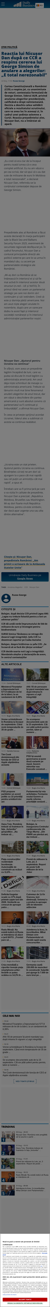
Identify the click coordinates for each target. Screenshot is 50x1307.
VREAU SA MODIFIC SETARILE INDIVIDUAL (25, 1303)
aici (41, 1266)
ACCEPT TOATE (25, 1299)
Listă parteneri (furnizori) (9, 1294)
